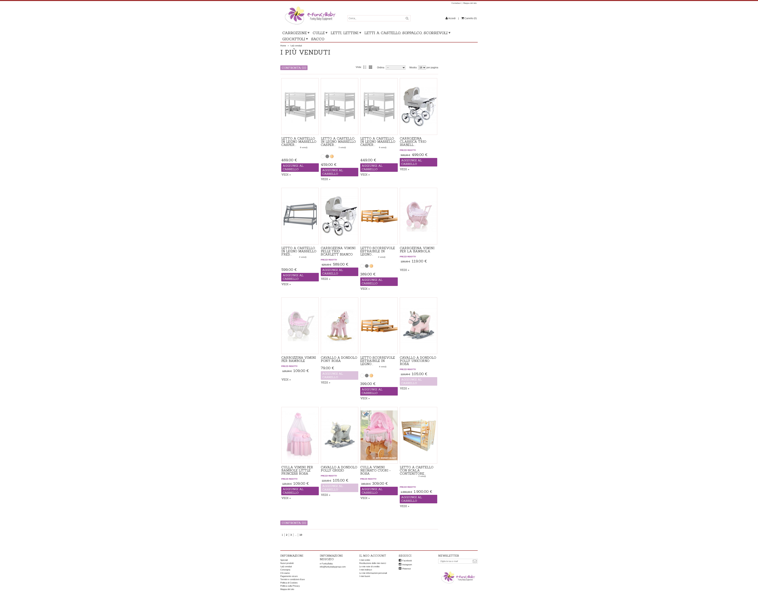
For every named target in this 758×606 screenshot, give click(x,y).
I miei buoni (364, 576)
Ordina (380, 67)
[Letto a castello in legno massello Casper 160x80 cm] (339, 106)
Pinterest (406, 568)
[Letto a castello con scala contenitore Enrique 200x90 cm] (418, 435)
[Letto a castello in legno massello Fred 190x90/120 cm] (300, 216)
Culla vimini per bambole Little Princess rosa (297, 470)
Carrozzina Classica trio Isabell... (413, 141)
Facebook (407, 560)
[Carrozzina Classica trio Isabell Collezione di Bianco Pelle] (418, 106)
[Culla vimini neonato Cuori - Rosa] (379, 435)
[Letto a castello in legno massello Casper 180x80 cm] (300, 106)
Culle (319, 33)
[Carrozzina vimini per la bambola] (418, 216)
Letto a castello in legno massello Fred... (298, 251)
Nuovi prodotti (287, 563)
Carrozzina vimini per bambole (298, 359)
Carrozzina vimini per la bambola (417, 249)
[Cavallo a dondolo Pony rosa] (339, 325)
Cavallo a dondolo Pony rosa (339, 359)
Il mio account (372, 555)
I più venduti (286, 566)
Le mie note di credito (369, 566)
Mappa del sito (470, 3)
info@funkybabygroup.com (333, 567)
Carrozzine (294, 33)
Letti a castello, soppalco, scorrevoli (406, 33)
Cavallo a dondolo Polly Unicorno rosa (418, 361)
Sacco (317, 39)
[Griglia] (370, 67)
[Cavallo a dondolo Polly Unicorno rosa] (418, 325)
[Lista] (364, 67)
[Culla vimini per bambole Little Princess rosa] (300, 435)
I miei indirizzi (365, 569)
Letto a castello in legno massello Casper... (298, 141)
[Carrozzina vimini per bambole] (300, 325)
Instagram (407, 564)
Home (283, 45)
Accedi (452, 18)
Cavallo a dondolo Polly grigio (339, 468)
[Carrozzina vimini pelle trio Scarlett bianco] (339, 216)
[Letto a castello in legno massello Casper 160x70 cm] (379, 106)
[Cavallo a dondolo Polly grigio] (339, 435)
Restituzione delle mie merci (372, 563)
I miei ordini (364, 560)
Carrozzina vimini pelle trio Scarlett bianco (338, 251)
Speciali (284, 560)
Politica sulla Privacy (290, 586)
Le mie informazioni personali (373, 573)
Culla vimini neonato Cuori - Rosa (375, 470)
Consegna (285, 569)
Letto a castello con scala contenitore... (416, 470)
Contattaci (456, 3)
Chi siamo (285, 573)
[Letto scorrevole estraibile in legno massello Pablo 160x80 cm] (379, 216)
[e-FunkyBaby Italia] (310, 6)
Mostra (413, 67)
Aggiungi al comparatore (300, 130)
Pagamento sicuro (289, 576)
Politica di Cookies (289, 583)
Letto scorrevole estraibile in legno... (377, 251)
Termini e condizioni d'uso (292, 579)
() (470, 18)
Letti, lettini (344, 33)
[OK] (475, 561)
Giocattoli (293, 39)
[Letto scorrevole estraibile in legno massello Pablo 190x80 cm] (379, 325)
